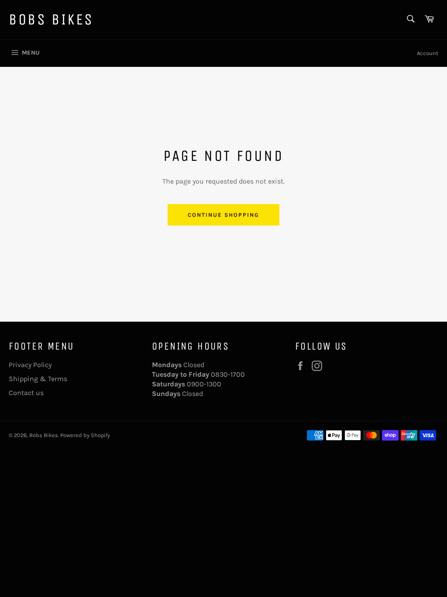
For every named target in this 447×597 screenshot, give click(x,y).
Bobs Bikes (51, 19)
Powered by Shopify (85, 435)
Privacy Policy (30, 365)
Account (427, 53)
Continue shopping (223, 215)
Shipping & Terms (38, 379)
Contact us (26, 393)
